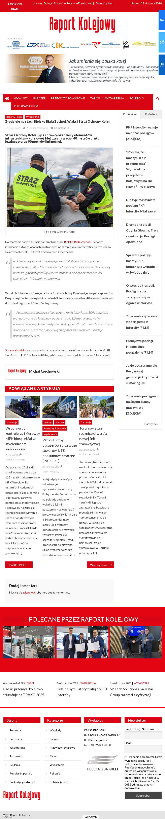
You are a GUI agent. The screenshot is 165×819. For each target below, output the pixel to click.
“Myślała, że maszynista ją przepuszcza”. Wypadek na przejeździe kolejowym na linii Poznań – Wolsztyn (140, 169)
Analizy (48, 422)
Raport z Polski (14, 116)
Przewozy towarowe (68, 98)
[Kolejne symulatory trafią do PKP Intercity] (82, 650)
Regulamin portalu (20, 773)
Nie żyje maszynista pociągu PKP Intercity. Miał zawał (141, 205)
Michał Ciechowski (37, 127)
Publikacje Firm (26, 106)
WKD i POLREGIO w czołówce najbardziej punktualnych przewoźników (21, 565)
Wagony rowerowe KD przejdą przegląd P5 (102, 565)
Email (128, 742)
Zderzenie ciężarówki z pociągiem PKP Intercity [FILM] (142, 322)
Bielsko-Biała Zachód (77, 242)
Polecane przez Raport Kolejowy (83, 619)
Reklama (14, 764)
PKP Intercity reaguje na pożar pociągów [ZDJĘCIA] (142, 133)
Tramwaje (12, 422)
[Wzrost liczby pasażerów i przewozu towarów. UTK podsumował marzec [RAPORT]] (59, 407)
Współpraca (17, 747)
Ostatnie (151, 114)
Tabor (95, 98)
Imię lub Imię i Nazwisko (139, 729)
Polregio (136, 98)
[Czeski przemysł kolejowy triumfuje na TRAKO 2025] (29, 650)
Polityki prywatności (22, 782)
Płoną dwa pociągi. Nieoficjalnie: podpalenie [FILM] (140, 346)
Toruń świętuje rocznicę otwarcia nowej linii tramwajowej (93, 436)
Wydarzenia (114, 98)
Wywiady (21, 98)
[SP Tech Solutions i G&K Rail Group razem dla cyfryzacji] (136, 650)
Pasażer (39, 98)
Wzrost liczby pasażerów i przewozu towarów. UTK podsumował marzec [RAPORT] (59, 450)
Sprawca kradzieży (16, 350)
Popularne (130, 114)
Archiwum (15, 756)
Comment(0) (61, 127)
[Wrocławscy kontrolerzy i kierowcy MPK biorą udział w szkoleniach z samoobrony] (22, 407)
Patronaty (15, 739)
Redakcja (15, 730)
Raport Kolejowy (50, 471)
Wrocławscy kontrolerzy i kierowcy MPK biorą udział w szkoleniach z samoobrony (22, 438)
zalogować (29, 592)
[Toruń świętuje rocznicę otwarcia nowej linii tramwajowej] (96, 407)
